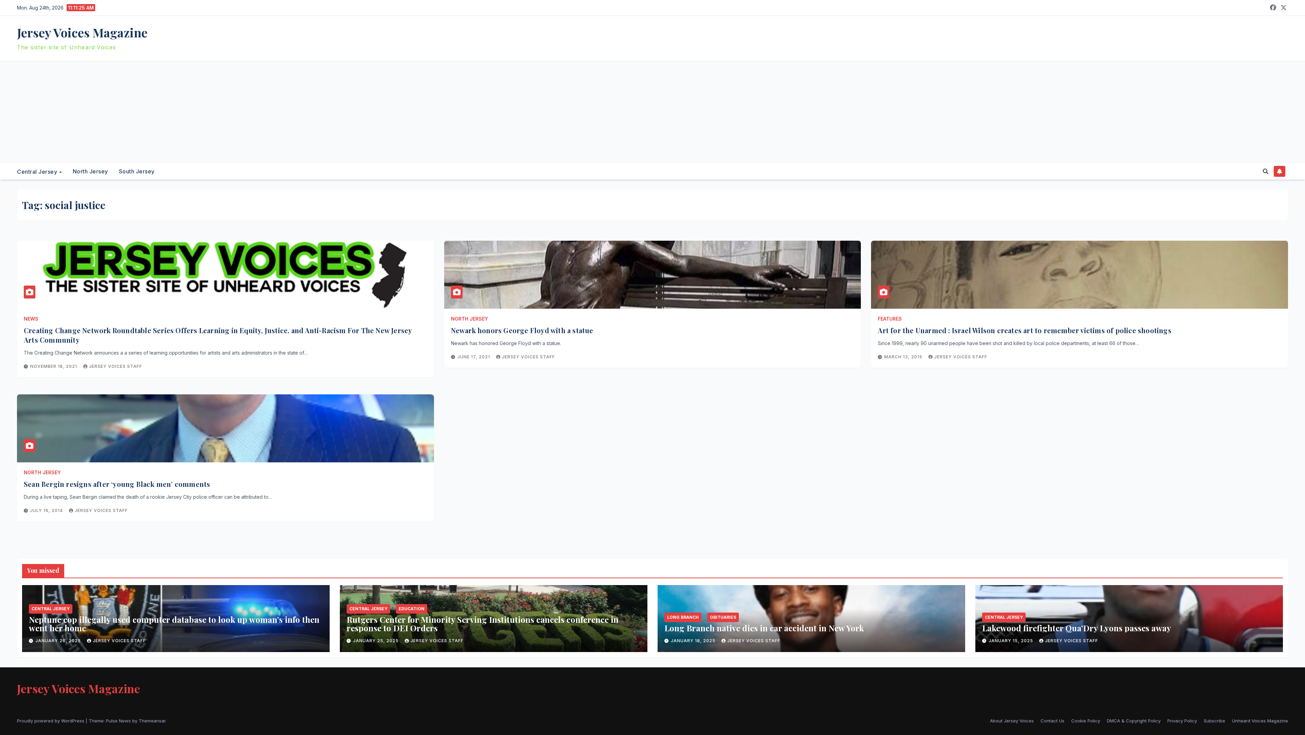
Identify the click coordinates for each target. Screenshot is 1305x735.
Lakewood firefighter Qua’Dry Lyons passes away (1076, 627)
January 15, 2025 (1011, 640)
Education (411, 608)
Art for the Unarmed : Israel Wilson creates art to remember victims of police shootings (1024, 330)
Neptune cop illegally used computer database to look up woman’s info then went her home (174, 623)
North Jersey (90, 171)
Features (890, 319)
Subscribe (1214, 720)
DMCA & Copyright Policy (1134, 720)
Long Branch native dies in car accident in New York (764, 627)
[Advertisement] (652, 112)
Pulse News (118, 720)
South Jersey (137, 171)
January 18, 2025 (694, 640)
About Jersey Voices (1012, 720)
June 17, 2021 (474, 356)
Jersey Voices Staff (115, 366)
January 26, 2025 (58, 640)
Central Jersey (38, 171)
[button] (1265, 171)
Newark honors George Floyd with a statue (522, 330)
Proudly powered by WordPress (51, 720)
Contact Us (1052, 720)
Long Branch (683, 617)
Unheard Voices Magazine (1260, 720)
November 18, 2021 (54, 366)
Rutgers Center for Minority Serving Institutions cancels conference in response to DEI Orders (483, 623)
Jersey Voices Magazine (82, 32)
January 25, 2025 (376, 640)
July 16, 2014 (47, 510)
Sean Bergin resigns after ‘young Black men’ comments (117, 484)
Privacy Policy (1182, 720)
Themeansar (152, 720)
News (31, 319)
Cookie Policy (1085, 720)
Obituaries (723, 617)
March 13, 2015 (904, 356)
